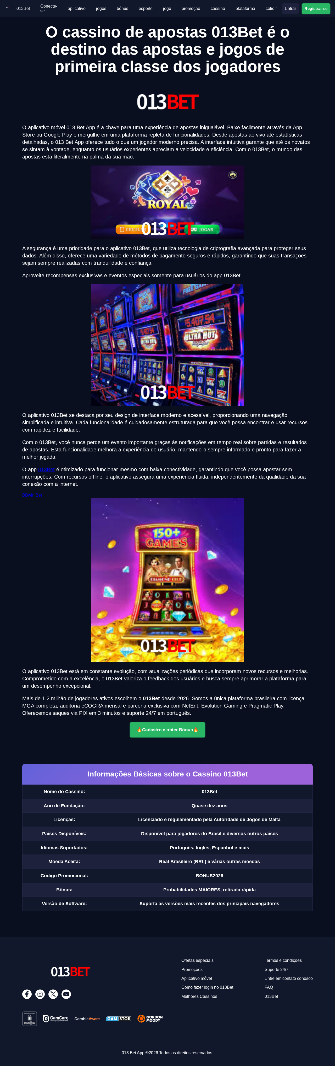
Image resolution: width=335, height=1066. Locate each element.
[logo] (7, 8)
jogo (167, 8)
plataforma (245, 8)
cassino (218, 8)
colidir (271, 8)
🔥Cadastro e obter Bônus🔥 (167, 729)
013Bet (23, 8)
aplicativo (77, 8)
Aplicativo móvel (196, 978)
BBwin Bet (32, 495)
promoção (191, 8)
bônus (122, 8)
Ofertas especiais (197, 960)
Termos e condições (283, 960)
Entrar (290, 8)
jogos (101, 8)
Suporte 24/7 (276, 969)
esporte (146, 8)
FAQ (269, 987)
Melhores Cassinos (199, 996)
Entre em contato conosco (289, 978)
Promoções (192, 969)
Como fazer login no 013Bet (207, 987)
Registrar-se (316, 8)
